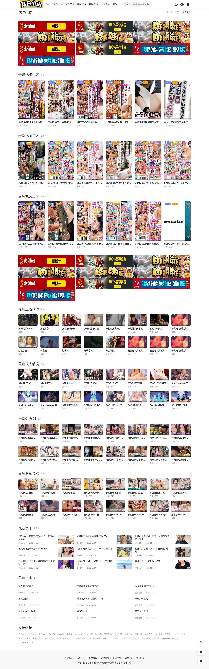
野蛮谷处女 (111, 350)
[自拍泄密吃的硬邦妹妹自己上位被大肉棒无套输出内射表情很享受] (93, 429)
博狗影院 (138, 634)
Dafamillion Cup (25, 642)
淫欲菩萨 (44, 328)
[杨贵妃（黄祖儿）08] (181, 342)
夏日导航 (43, 634)
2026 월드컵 (82, 638)
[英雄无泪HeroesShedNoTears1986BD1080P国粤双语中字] (28, 320)
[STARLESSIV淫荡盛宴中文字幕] (71, 396)
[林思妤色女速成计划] (137, 484)
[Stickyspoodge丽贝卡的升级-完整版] (28, 396)
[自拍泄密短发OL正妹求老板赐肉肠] (93, 451)
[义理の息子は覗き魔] (93, 320)
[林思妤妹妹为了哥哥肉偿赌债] (71, 484)
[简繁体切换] (201, 642)
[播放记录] (176, 4)
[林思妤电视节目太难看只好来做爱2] (115, 484)
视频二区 (69, 4)
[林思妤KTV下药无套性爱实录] (71, 506)
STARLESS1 (46, 383)
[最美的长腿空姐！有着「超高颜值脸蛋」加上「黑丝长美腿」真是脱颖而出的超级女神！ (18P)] (183, 539)
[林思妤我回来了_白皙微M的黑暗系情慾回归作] (181, 484)
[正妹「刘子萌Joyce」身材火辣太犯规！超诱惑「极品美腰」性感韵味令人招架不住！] (183, 552)
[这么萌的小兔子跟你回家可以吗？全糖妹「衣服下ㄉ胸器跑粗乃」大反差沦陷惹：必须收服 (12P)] (66, 564)
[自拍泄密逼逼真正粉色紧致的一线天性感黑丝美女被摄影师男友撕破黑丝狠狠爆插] (49, 429)
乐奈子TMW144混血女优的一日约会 (188, 514)
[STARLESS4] (93, 374)
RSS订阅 (81, 658)
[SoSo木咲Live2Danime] (115, 396)
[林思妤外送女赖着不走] (159, 484)
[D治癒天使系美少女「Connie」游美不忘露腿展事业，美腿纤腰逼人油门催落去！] (124, 552)
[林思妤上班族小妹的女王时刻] (28, 506)
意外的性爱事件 (25, 586)
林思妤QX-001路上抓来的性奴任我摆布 (124, 514)
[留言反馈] (182, 4)
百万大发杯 (113, 638)
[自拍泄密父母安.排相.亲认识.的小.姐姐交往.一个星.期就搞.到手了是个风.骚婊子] (137, 451)
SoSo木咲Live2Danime (117, 405)
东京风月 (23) (141, 611)
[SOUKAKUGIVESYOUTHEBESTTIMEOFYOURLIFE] (181, 396)
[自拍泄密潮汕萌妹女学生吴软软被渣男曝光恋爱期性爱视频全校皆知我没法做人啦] (137, 429)
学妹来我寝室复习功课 (87, 586)
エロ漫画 (78, 634)
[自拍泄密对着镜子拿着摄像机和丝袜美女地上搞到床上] (181, 451)
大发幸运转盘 (49, 638)
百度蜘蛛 (93, 658)
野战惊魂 (88, 350)
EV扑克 (52, 634)
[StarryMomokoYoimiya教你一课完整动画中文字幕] (181, 374)
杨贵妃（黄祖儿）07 (159, 350)
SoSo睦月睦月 (135, 405)
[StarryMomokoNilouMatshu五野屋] (49, 396)
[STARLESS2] (28, 374)
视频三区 (81, 4)
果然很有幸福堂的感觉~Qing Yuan (93, 536)
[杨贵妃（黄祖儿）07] (159, 342)
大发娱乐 (37, 638)
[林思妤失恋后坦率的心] (49, 506)
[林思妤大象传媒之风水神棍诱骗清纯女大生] (93, 484)
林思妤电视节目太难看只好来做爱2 (122, 492)
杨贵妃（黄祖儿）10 (181, 328)
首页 (48, 4)
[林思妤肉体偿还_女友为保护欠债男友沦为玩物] (49, 484)
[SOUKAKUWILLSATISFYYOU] (159, 396)
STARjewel (67, 383)
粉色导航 (22, 634)
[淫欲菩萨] (49, 320)
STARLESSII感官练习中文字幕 (164, 383)
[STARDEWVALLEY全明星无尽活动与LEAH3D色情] (137, 374)
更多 (42, 75)
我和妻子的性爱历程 (144, 586)
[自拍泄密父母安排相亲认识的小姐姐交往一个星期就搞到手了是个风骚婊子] (71, 451)
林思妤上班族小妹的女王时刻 (32, 514)
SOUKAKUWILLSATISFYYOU (164, 405)
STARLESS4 (90, 383)
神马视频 (128, 634)
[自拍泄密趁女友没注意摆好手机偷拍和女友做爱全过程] (71, 429)
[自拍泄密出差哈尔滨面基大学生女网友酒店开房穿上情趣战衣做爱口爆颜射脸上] (28, 451)
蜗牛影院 (149, 634)
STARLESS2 (24, 383)
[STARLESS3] (115, 374)
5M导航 (60, 634)
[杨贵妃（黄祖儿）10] (181, 320)
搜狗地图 (140, 658)
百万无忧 (169, 634)
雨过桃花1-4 (24, 598)
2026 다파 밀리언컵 (65, 638)
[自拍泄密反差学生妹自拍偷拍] (159, 451)
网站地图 (69, 658)
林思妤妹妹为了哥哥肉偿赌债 (76, 492)
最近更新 (187, 12)
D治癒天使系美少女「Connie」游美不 (95, 548)
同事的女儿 (82, 611)
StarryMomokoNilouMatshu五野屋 (57, 405)
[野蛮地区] (49, 342)
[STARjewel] (71, 374)
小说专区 (105, 4)
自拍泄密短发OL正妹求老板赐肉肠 (100, 460)
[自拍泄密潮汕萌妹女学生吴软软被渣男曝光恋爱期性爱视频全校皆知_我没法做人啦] (28, 429)
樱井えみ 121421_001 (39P (148, 561)
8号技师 (98, 634)
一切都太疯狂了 (113, 328)
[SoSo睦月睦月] (137, 396)
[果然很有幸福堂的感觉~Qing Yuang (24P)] (124, 539)
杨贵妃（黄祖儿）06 (137, 350)
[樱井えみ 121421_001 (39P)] (183, 564)
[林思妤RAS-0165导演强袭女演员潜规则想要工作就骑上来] (137, 506)
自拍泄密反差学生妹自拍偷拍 (163, 460)
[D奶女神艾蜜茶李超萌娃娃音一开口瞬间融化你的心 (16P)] (66, 539)
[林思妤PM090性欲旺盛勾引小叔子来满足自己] (93, 506)
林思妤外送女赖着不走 (160, 492)
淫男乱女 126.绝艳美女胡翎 (90, 598)
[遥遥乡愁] (28, 342)
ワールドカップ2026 (150, 638)
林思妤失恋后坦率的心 (51, 514)
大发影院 (118, 634)
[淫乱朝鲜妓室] (71, 320)
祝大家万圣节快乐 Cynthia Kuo (32, 548)
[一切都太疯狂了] (115, 320)
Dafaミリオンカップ (129, 638)
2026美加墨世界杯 (98, 638)
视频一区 (57, 4)
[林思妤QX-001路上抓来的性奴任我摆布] (115, 506)
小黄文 (69, 634)
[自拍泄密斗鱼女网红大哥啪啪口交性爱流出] (115, 451)
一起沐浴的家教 (135, 328)
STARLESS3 (112, 383)
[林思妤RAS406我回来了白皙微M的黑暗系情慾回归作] (159, 506)
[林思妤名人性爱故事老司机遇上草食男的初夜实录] (28, 484)
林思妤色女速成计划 (137, 492)
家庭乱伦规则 (141, 598)
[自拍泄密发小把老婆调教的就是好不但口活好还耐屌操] (49, 451)
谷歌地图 (105, 658)
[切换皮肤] (201, 651)
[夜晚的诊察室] (159, 320)
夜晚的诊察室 (156, 328)
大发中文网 (180, 634)
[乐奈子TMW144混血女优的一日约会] (181, 506)
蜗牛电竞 (159, 634)
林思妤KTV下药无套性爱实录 (76, 514)
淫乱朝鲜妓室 (68, 328)
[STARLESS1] (49, 374)
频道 (115, 4)
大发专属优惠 (24, 638)
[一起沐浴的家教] (137, 320)
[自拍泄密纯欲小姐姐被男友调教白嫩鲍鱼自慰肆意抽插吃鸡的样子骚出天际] (115, 429)
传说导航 (33, 634)
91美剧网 (108, 634)
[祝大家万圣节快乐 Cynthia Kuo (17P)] (66, 552)
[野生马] (71, 342)
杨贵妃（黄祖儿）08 (181, 350)
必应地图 (117, 658)
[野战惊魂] (93, 342)
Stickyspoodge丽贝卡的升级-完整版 (35, 405)
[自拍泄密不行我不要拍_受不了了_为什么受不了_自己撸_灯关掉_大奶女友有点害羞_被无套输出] (159, 429)
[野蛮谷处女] (115, 342)
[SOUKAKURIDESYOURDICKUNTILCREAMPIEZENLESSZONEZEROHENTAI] (93, 396)
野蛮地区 (44, 350)
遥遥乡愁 (22, 350)
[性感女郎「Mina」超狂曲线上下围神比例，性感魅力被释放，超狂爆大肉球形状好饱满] (124, 564)
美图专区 (93, 4)
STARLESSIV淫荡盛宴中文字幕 (77, 405)
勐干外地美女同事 (27, 611)
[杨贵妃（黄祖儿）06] (137, 342)
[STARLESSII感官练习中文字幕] (159, 374)
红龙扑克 (89, 634)
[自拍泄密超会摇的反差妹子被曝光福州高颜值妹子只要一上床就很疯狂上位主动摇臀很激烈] (181, 429)
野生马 (65, 350)
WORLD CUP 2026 (170, 638)
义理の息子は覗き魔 (93, 328)
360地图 (128, 658)
